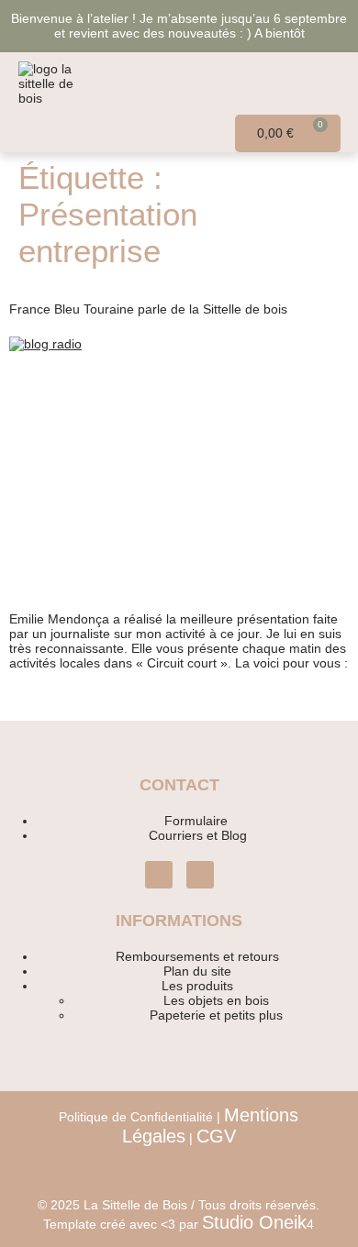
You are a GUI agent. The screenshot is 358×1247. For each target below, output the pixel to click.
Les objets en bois (216, 1000)
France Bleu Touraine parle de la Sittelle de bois (148, 309)
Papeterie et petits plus (216, 1015)
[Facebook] (200, 874)
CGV (216, 1136)
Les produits (197, 985)
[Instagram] (159, 874)
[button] (313, 84)
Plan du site (197, 971)
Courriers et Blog (198, 835)
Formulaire (197, 820)
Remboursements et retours (197, 956)
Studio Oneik (254, 1222)
